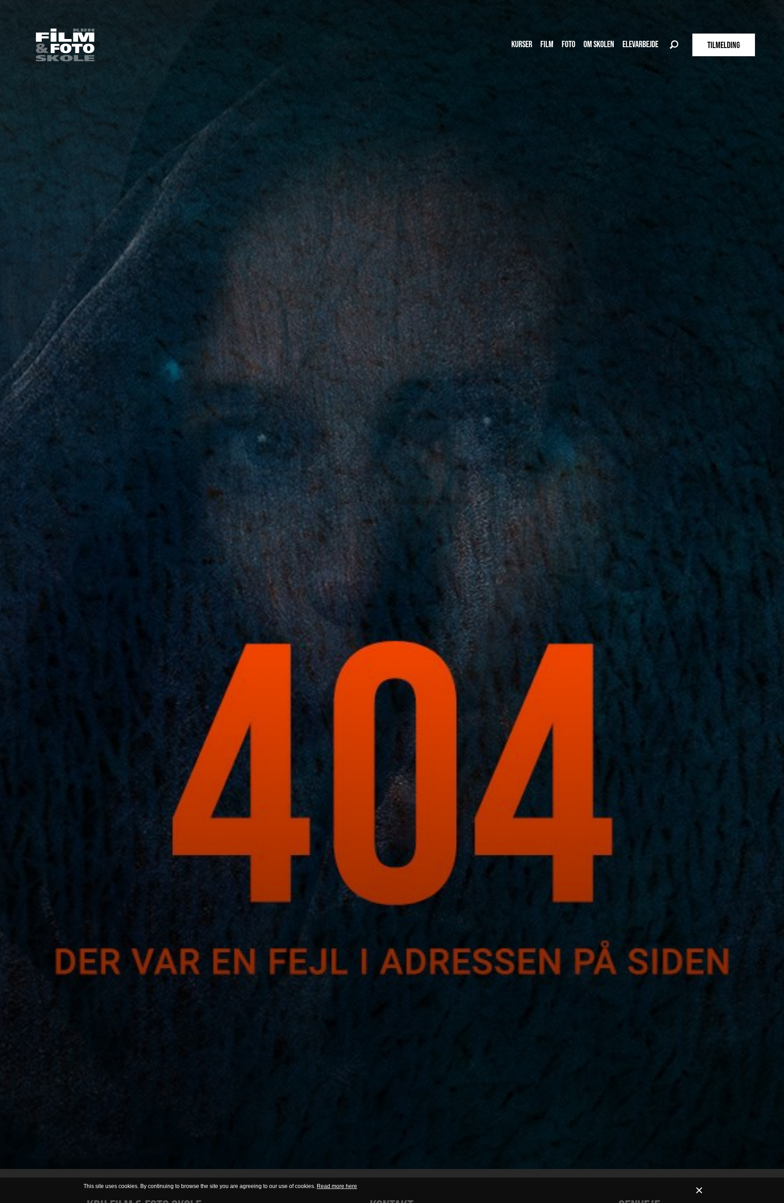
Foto (568, 44)
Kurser (521, 44)
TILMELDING (723, 45)
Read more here (337, 1186)
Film (547, 44)
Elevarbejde (640, 44)
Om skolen (598, 44)
